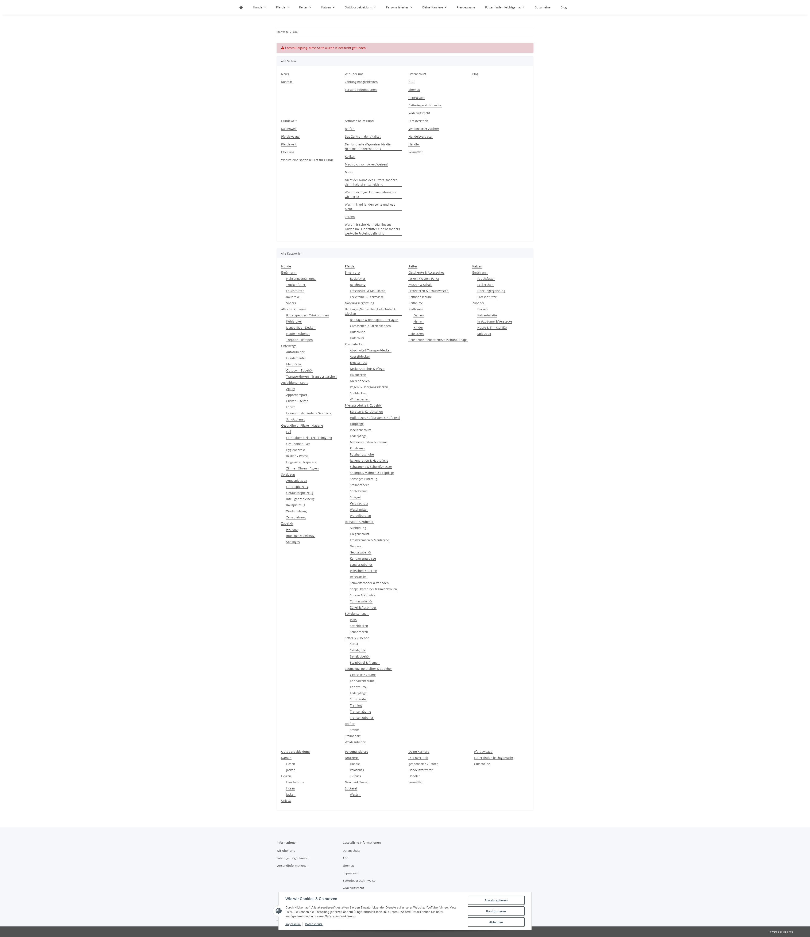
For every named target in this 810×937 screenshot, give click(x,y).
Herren (419, 321)
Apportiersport (296, 395)
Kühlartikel (294, 321)
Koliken (350, 157)
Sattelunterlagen (357, 614)
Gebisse (355, 546)
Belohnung (357, 285)
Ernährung (288, 272)
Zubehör (287, 523)
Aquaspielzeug (296, 481)
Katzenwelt (289, 129)
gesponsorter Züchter (424, 129)
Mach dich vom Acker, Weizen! (366, 164)
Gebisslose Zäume (363, 675)
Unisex (286, 801)
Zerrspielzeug (296, 517)
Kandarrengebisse (363, 558)
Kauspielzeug (295, 505)
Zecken (350, 217)
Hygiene (292, 529)
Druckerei (352, 758)
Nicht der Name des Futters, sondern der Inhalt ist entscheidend (371, 182)
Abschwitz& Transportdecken (370, 350)
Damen (419, 315)
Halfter (350, 724)
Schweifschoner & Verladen (369, 583)
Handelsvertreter (421, 136)
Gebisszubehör (360, 552)
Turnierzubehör (361, 601)
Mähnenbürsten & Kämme (368, 442)
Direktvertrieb (418, 121)
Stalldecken (358, 393)
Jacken (290, 770)
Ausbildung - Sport (294, 383)
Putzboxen (357, 448)
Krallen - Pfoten (297, 456)
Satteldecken (359, 626)
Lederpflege (358, 436)
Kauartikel (293, 297)
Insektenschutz (360, 430)
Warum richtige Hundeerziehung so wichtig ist (370, 194)
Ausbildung (358, 528)
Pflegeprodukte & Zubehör (363, 405)
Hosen (290, 764)
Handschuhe (295, 782)
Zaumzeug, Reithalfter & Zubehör (368, 669)
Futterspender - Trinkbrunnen (307, 315)
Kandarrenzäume (362, 681)
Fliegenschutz (359, 534)
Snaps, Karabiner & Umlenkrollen (373, 589)
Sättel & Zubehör (357, 638)
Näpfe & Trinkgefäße (492, 327)
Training (356, 705)
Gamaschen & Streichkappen (370, 326)
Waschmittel (358, 509)
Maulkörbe (293, 364)
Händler (414, 144)
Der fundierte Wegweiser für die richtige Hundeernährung (368, 146)
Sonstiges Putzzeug (363, 479)
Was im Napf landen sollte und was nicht (370, 206)
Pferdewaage (290, 136)
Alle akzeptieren (496, 900)
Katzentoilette (487, 315)
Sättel (354, 644)
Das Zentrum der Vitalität (363, 136)
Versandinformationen (361, 90)
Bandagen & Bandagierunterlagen (374, 320)
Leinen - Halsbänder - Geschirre (308, 413)
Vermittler (416, 152)
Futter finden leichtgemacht (493, 758)
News (285, 74)
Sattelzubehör (360, 656)
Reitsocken (416, 334)
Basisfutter (357, 279)
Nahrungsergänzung (301, 279)
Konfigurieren (496, 911)
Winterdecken (360, 399)
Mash (349, 172)
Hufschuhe (357, 332)
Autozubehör (295, 352)
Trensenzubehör (361, 718)
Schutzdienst (295, 419)
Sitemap (414, 90)
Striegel (355, 497)
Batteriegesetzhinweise (425, 105)
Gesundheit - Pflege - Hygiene (302, 425)
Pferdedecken (354, 344)
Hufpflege (357, 424)
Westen (355, 794)
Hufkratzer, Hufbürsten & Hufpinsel (375, 418)
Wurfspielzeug (296, 511)
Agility (290, 389)
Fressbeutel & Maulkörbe (367, 291)
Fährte (290, 407)
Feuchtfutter (295, 291)
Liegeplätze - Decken (300, 327)
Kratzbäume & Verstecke (494, 321)
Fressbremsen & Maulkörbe (369, 540)
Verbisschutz (359, 503)
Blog (564, 7)
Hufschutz (357, 338)
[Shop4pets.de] (241, 7)
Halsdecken (358, 375)
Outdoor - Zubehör (299, 370)
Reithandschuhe (420, 297)
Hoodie (355, 764)
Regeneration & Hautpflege (369, 460)
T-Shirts (355, 776)
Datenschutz (314, 924)
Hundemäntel (296, 358)
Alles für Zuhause (293, 309)
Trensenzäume (360, 711)
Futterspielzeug (297, 487)
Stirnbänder (358, 699)
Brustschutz (358, 363)
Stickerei (351, 788)
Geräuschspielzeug (299, 493)
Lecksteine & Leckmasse (367, 297)
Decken (482, 309)
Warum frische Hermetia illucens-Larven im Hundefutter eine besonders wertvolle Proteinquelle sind (372, 228)
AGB (411, 82)
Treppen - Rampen (299, 340)
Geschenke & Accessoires (426, 272)
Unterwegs (288, 346)
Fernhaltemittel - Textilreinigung (309, 438)
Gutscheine (482, 764)
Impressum (293, 924)
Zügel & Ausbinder (363, 607)
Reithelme (416, 303)
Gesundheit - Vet (298, 444)
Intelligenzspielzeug (300, 499)
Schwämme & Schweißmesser (371, 467)
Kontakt (286, 82)
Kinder (418, 327)
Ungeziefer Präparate (301, 462)
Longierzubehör (361, 565)
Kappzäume (358, 687)
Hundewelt (289, 121)
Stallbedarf (352, 736)
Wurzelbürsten (360, 516)
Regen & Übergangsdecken (369, 387)
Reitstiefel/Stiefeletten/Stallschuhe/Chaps (438, 340)
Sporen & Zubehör (363, 595)
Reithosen (416, 309)
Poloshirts (357, 770)
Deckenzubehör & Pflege (367, 369)
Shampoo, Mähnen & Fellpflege (372, 473)
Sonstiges (293, 542)
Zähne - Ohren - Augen (302, 468)
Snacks (291, 303)
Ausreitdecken (360, 356)
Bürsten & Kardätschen (366, 412)
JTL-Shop (788, 931)
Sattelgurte (358, 650)
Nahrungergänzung (491, 291)
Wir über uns (354, 74)
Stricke (354, 730)
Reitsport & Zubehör (359, 522)
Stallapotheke (359, 485)
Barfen (349, 129)
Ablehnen (496, 922)
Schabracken (359, 632)
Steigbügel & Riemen (364, 662)
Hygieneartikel (296, 450)
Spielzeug (288, 474)
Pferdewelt (288, 144)
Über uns (287, 152)
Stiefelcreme (359, 491)
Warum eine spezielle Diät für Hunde (307, 160)
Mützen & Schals (420, 285)
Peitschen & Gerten (363, 571)
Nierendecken (360, 381)
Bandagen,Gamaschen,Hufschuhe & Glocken (370, 311)
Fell (288, 432)
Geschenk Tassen (357, 782)
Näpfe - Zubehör (298, 334)
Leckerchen (485, 285)
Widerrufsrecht (419, 113)
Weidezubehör (355, 742)
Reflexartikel (358, 577)
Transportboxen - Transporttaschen (311, 376)
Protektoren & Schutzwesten (428, 291)
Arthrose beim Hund (359, 121)
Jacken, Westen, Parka (424, 279)
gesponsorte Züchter (423, 764)
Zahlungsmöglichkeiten (361, 82)
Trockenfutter (295, 285)
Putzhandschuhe (362, 454)
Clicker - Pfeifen (297, 401)
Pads (353, 620)
